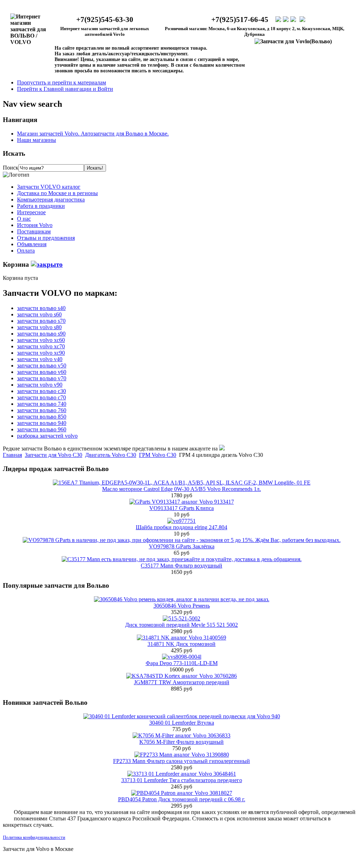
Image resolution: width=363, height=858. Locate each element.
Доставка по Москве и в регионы (57, 193)
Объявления (31, 244)
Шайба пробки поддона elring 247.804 (181, 527)
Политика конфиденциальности (34, 837)
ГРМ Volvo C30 (157, 455)
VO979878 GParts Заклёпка (181, 546)
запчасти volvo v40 (39, 359)
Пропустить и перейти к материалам (61, 82)
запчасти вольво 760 (41, 410)
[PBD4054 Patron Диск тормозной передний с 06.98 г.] (181, 793)
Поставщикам (34, 231)
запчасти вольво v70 (41, 378)
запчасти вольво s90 (41, 334)
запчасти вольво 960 (41, 429)
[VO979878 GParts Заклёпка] (182, 540)
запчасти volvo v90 (39, 385)
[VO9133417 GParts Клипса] (181, 502)
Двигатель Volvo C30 (110, 455)
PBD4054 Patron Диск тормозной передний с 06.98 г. (181, 799)
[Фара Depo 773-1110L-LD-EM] (181, 657)
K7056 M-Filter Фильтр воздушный (181, 742)
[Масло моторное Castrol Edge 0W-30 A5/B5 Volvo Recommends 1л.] (182, 483)
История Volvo (34, 225)
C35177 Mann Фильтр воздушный (181, 566)
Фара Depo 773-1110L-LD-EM (182, 663)
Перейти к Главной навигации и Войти (65, 89)
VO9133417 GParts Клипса (181, 508)
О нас (24, 219)
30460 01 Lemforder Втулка (181, 723)
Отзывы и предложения (46, 238)
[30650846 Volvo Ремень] (181, 599)
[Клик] (47, 264)
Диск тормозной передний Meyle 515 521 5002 (181, 625)
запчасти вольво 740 (41, 404)
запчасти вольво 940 (41, 423)
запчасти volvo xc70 (41, 346)
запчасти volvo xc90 (41, 353)
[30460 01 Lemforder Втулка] (181, 716)
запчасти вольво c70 (41, 397)
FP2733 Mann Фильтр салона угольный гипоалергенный (181, 761)
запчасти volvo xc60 (41, 340)
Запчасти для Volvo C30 (53, 455)
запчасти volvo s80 (39, 327)
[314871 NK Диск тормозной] (181, 638)
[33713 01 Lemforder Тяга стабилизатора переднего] (181, 774)
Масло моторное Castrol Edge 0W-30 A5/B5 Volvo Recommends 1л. (181, 489)
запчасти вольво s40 (41, 308)
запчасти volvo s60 (39, 314)
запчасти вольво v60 (41, 372)
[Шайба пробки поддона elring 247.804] (181, 521)
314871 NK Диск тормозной (181, 644)
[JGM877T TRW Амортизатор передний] (181, 676)
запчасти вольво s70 (41, 321)
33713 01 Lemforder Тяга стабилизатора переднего (181, 780)
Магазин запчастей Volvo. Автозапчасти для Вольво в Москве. (93, 134)
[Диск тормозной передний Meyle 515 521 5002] (181, 618)
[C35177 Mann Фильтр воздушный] (182, 559)
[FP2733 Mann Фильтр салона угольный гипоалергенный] (181, 755)
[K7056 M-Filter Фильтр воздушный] (181, 735)
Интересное (31, 212)
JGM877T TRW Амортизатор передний (181, 682)
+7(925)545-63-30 (104, 19)
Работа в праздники (41, 206)
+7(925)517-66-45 (239, 19)
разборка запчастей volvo (47, 436)
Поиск (10, 168)
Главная (12, 455)
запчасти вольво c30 (41, 391)
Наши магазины (36, 140)
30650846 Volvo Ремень (181, 606)
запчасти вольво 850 (41, 417)
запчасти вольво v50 (41, 365)
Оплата (26, 251)
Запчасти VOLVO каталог (48, 187)
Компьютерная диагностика (51, 199)
